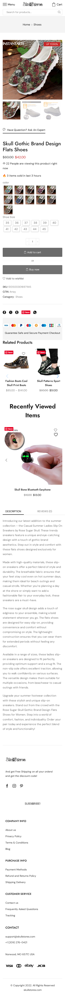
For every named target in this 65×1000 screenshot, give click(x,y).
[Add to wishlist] (24, 356)
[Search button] (59, 12)
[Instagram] (14, 786)
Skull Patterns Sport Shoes (48, 383)
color (6, 182)
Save (27, 312)
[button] (7, 70)
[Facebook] (7, 786)
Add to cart (34, 252)
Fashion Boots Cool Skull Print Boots (16, 383)
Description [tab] (13, 511)
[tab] (13, 511)
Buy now (34, 269)
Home (26, 24)
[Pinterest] (21, 786)
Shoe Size (9, 217)
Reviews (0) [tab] (44, 511)
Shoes (38, 24)
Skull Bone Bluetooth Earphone (32, 490)
